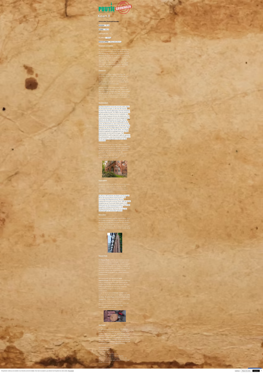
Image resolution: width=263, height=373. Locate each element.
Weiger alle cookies (246, 370)
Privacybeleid (71, 370)
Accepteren (256, 370)
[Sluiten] (261, 371)
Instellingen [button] (237, 370)
